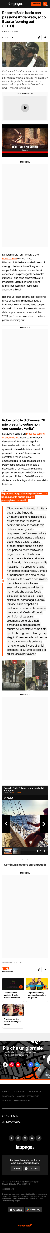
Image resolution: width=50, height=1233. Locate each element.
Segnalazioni (19, 1092)
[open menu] (3, 4)
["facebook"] (30, 1064)
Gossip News (7, 962)
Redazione (6, 1101)
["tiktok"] (5, 1064)
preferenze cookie (22, 1101)
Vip (21, 962)
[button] (45, 37)
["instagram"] (11, 1064)
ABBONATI (36, 4)
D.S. (11, 37)
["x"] (24, 1064)
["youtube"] (18, 1064)
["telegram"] (37, 1064)
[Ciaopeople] (25, 1225)
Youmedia (6, 1092)
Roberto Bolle (9, 258)
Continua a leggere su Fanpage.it (25, 864)
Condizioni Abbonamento (28, 1096)
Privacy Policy (35, 1092)
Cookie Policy (8, 1096)
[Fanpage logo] (16, 4)
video (16, 962)
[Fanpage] (25, 1147)
